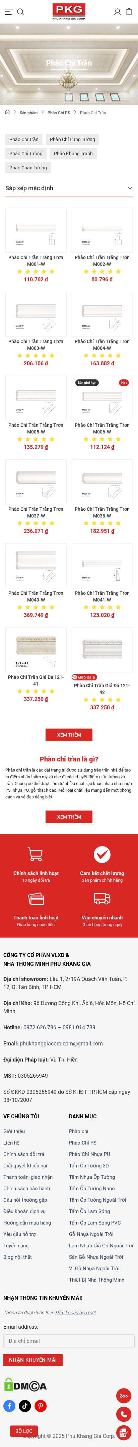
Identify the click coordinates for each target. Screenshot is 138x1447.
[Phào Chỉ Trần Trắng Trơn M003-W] (36, 314)
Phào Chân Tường (28, 167)
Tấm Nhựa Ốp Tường (92, 1177)
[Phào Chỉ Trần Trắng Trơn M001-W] (36, 230)
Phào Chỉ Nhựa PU (89, 1154)
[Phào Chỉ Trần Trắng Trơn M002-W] (102, 230)
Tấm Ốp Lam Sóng (89, 1211)
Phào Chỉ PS (82, 1143)
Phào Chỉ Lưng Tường (72, 139)
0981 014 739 (79, 1027)
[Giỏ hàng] (129, 12)
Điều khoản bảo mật (75, 1312)
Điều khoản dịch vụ (24, 1211)
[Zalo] (123, 1395)
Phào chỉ (78, 1131)
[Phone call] (123, 1414)
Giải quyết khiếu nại (25, 1166)
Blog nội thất (17, 1257)
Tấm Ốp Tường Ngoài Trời (97, 1200)
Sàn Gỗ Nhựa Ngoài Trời (96, 1257)
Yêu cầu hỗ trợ (19, 1234)
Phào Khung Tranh (73, 153)
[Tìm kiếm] (20, 12)
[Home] (7, 113)
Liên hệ (11, 1143)
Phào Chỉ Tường (26, 153)
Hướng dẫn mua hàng (27, 1223)
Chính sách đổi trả (23, 1154)
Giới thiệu (14, 1131)
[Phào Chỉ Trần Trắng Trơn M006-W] (102, 398)
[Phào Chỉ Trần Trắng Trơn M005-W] (36, 398)
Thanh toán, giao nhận (28, 1177)
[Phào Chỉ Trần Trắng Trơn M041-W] (102, 566)
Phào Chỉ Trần (24, 139)
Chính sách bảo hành (26, 1189)
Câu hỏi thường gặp (25, 1200)
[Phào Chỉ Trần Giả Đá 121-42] (102, 650)
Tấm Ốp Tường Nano (92, 1189)
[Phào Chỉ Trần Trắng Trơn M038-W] (102, 482)
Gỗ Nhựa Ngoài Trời (91, 1234)
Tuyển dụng (15, 1246)
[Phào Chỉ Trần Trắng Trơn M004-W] (102, 314)
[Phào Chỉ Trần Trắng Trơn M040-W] (36, 566)
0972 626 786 (39, 1027)
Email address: (20, 1327)
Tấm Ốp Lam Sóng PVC (95, 1223)
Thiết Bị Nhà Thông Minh (96, 1280)
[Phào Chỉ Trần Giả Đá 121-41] (36, 650)
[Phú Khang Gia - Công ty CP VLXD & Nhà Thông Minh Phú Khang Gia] (69, 11)
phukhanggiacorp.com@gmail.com (61, 1043)
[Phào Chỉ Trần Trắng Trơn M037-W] (36, 482)
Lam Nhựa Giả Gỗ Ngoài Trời (101, 1246)
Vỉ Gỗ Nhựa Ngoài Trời (94, 1269)
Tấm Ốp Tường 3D (89, 1166)
